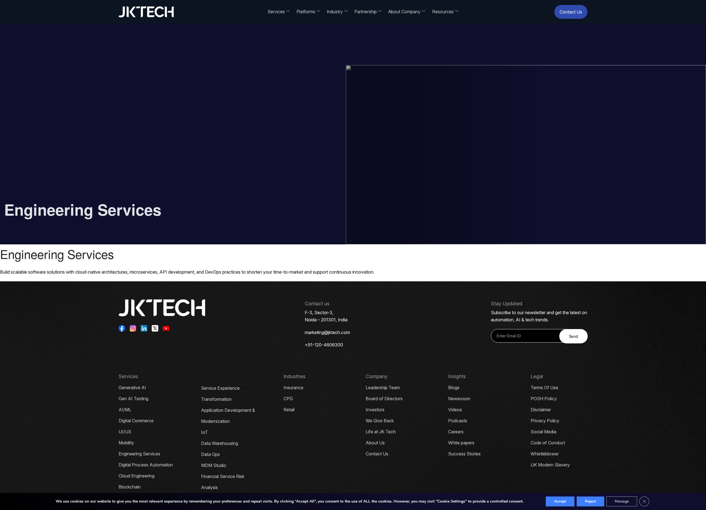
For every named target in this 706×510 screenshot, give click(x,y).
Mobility (126, 442)
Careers (456, 431)
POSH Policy (544, 398)
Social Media (543, 431)
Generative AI (132, 387)
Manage (622, 501)
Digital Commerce (136, 420)
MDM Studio (213, 465)
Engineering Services (139, 453)
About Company (404, 11)
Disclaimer (541, 409)
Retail (289, 409)
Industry (335, 11)
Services (276, 11)
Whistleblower (545, 453)
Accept (560, 501)
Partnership (365, 11)
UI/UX (125, 431)
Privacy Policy (545, 420)
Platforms (305, 11)
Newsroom (459, 398)
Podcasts (457, 420)
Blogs (453, 387)
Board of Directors (384, 398)
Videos (455, 409)
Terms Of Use (544, 387)
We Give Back (380, 420)
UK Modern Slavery (550, 465)
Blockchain (130, 487)
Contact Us (571, 12)
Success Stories (464, 453)
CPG (288, 398)
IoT (204, 432)
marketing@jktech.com (327, 332)
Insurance (293, 387)
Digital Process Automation (146, 465)
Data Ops (210, 454)
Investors (375, 409)
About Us (375, 442)
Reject (590, 501)
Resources (443, 11)
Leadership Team (383, 387)
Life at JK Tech (381, 431)
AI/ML (125, 409)
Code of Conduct (548, 442)
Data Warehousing (219, 443)
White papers (461, 442)
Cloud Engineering (136, 476)
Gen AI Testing (133, 398)
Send (573, 336)
